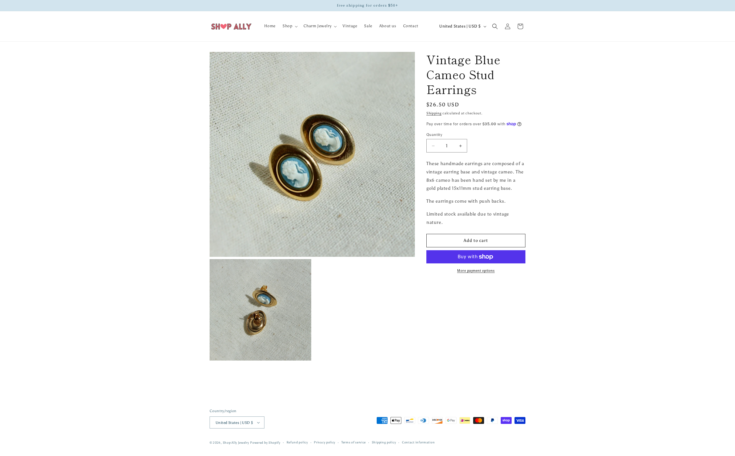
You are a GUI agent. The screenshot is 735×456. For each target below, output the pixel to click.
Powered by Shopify (265, 443)
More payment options (476, 271)
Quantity (434, 134)
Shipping (434, 113)
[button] (289, 26)
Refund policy (297, 442)
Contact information (418, 442)
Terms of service (353, 442)
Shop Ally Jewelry (236, 443)
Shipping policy (384, 442)
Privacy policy (324, 442)
